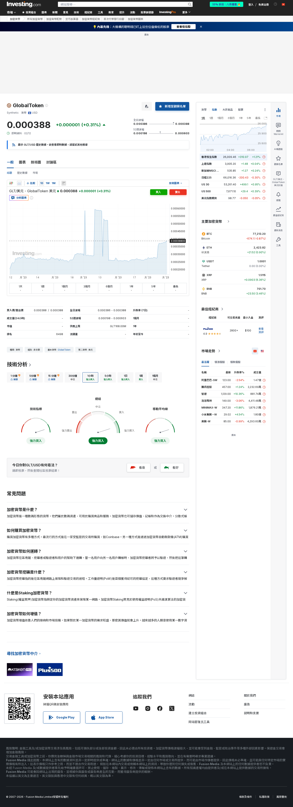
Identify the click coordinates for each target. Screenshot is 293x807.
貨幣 (204, 109)
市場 (35, 172)
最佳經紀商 (210, 309)
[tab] (15, 377)
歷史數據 (22, 172)
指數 (214, 109)
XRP (209, 275)
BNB (209, 288)
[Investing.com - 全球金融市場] (24, 4)
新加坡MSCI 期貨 (211, 170)
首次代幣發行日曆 (114, 19)
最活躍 (205, 362)
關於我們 (250, 695)
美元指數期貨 (209, 198)
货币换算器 (71, 19)
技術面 (36, 162)
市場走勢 (208, 351)
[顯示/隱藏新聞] (63, 183)
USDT (210, 261)
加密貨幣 (15, 19)
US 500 (206, 191)
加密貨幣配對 (54, 19)
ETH (209, 247)
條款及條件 (245, 796)
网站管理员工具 (199, 722)
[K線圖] (11, 183)
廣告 (247, 704)
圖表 (22, 162)
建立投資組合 (198, 713)
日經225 (206, 177)
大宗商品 (227, 109)
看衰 (142, 467)
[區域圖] (19, 183)
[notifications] (275, 4)
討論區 (51, 162)
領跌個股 (235, 362)
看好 (175, 467)
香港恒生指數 (209, 157)
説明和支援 (251, 713)
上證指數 (206, 163)
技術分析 (17, 364)
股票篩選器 (147, 12)
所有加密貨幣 (35, 19)
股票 (240, 109)
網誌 (192, 695)
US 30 (205, 184)
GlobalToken (64, 349)
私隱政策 (264, 796)
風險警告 (281, 796)
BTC (209, 233)
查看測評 (261, 330)
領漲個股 (219, 362)
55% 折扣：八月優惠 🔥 (226, 4)
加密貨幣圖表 (135, 19)
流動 (192, 704)
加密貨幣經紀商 (91, 19)
